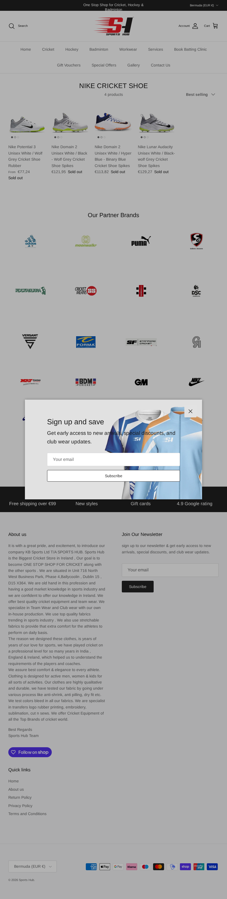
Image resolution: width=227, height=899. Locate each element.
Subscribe (113, 476)
